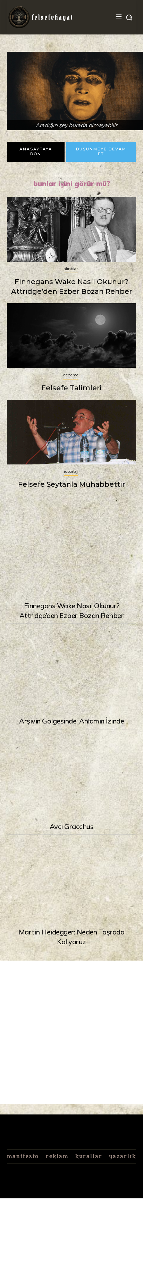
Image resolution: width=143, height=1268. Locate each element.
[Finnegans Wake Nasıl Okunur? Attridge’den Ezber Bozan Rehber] (71, 554)
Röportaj (71, 471)
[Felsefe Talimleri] (71, 335)
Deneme (70, 375)
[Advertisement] (71, 1032)
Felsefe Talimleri (71, 388)
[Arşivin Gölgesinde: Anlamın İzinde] (71, 669)
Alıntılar (71, 268)
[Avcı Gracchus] (71, 775)
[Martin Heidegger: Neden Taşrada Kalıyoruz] (71, 880)
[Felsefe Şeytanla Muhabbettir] (71, 432)
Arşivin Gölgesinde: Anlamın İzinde (71, 721)
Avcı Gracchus (72, 826)
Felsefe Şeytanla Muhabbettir (71, 484)
